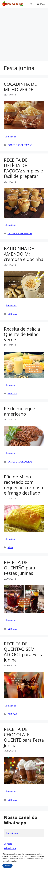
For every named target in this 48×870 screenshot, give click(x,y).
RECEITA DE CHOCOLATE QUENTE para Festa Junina (24, 737)
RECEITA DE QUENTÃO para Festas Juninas (19, 567)
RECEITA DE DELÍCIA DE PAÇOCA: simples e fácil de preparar (23, 168)
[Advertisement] (24, 36)
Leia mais (11, 136)
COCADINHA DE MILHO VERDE (20, 86)
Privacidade (10, 848)
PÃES (10, 547)
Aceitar (7, 866)
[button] (31, 4)
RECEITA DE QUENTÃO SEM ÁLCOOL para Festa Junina (24, 652)
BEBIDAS (12, 313)
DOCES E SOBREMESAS (20, 145)
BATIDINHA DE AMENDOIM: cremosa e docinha (23, 253)
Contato (8, 843)
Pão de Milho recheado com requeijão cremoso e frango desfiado (23, 485)
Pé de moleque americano (19, 411)
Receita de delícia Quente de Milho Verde (22, 334)
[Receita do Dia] (12, 4)
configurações (11, 861)
